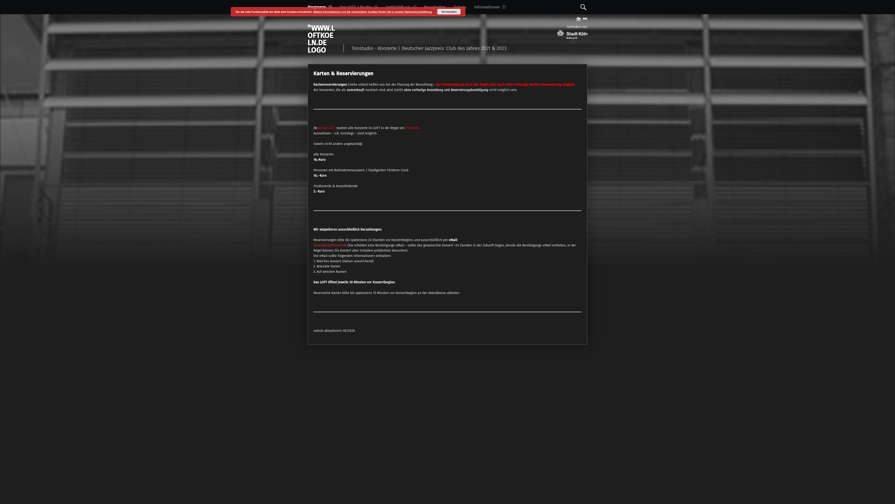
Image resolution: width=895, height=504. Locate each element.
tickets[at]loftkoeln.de (330, 245)
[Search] (583, 7)
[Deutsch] (578, 18)
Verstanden (449, 12)
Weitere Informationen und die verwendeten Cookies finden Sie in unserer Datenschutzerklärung (372, 12)
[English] (584, 18)
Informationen (487, 7)
